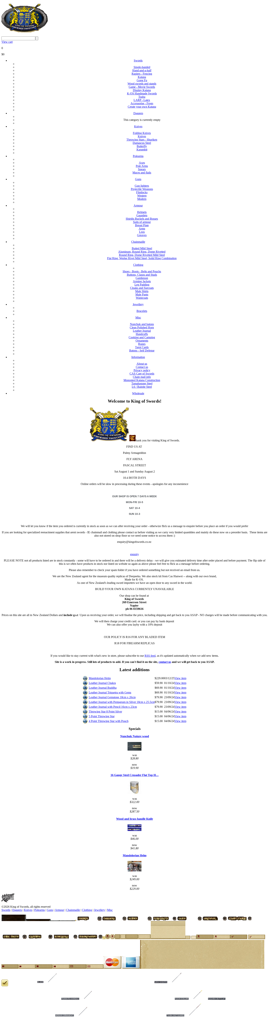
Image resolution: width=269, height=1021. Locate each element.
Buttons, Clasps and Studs (142, 274)
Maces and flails (141, 172)
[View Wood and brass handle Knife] (134, 830)
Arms (142, 228)
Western (142, 195)
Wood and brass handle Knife (134, 818)
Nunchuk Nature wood (134, 736)
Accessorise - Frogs (141, 103)
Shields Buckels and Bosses (142, 218)
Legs (142, 231)
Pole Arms (142, 166)
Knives (138, 126)
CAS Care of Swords (142, 373)
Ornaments (142, 340)
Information (138, 357)
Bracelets (142, 311)
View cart (7, 41)
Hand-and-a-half (141, 70)
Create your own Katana (142, 106)
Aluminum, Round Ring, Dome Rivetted (141, 251)
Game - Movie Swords (142, 86)
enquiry (134, 554)
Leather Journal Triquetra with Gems (110, 692)
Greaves (142, 235)
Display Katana (142, 90)
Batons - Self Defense (141, 350)
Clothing (138, 264)
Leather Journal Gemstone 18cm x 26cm (112, 697)
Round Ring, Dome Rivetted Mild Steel (142, 254)
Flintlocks (141, 192)
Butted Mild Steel (142, 248)
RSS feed (150, 655)
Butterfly (142, 146)
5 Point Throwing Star (102, 716)
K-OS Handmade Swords (142, 93)
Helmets (142, 212)
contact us (165, 661)
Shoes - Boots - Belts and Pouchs (142, 271)
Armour (138, 205)
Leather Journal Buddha (103, 687)
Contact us (142, 367)
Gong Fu (142, 80)
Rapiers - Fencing (142, 73)
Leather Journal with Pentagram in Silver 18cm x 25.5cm (122, 702)
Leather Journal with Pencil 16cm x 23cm (113, 706)
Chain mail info (142, 376)
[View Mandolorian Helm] (134, 870)
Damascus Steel (142, 142)
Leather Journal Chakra (102, 683)
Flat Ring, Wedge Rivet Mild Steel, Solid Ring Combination (142, 258)
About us (142, 363)
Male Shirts (141, 291)
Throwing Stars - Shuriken (141, 139)
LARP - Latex (142, 100)
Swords (138, 60)
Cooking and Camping (142, 337)
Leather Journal (142, 330)
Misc (138, 317)
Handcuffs (142, 334)
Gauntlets (141, 215)
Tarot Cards (142, 347)
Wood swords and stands (142, 83)
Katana (142, 77)
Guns (138, 179)
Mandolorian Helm (100, 678)
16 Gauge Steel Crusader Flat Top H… (135, 775)
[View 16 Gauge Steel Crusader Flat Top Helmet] (134, 793)
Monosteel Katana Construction (142, 380)
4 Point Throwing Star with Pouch (108, 721)
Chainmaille (138, 241)
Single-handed (142, 67)
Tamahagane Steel (141, 383)
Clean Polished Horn (142, 327)
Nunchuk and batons (142, 324)
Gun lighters (142, 185)
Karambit (142, 149)
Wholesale (138, 393)
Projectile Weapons (142, 189)
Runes (141, 343)
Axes (142, 162)
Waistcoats (142, 297)
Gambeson (142, 278)
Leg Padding (141, 284)
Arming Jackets (142, 281)
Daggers (138, 113)
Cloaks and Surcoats (142, 287)
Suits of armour (142, 222)
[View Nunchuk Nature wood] (134, 749)
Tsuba (141, 96)
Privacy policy (142, 370)
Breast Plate (142, 225)
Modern (141, 198)
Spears (142, 169)
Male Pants (141, 294)
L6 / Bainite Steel (142, 386)
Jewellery (138, 304)
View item (180, 678)
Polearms (138, 156)
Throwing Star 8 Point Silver (105, 711)
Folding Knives (142, 133)
